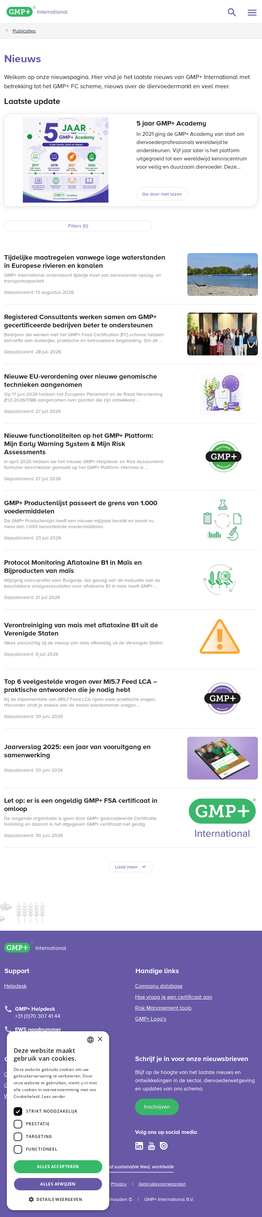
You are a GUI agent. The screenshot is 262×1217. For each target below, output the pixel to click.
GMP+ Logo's (150, 1019)
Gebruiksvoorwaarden (162, 1184)
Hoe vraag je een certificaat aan (173, 997)
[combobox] (90, 1039)
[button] (58, 1199)
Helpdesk (15, 986)
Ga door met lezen (162, 194)
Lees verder (53, 1096)
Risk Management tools (163, 1008)
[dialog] (58, 1120)
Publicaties (24, 31)
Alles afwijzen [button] (58, 1184)
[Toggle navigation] (252, 12)
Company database (159, 986)
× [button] (99, 1039)
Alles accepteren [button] (58, 1166)
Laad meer (126, 867)
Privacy (119, 1184)
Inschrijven (157, 1107)
